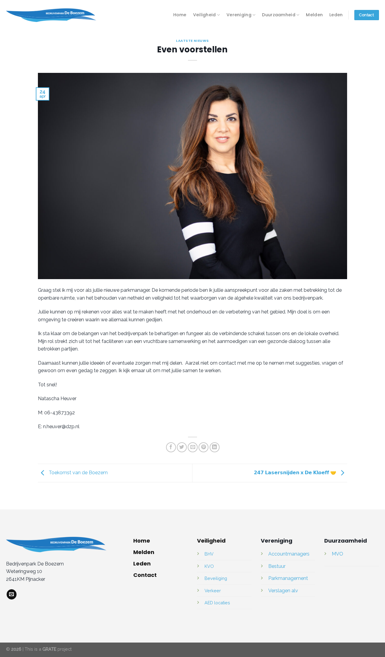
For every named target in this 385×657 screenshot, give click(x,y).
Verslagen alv (283, 590)
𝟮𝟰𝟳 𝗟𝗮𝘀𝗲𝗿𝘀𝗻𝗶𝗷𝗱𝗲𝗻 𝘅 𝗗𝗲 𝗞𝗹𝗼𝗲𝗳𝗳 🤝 (295, 472)
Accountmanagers (289, 554)
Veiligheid (204, 15)
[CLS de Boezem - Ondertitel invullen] (51, 15)
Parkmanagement (288, 578)
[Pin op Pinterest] (203, 447)
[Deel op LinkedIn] (215, 447)
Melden (314, 15)
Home (179, 15)
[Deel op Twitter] (182, 447)
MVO (337, 554)
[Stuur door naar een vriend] (193, 447)
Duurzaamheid (278, 15)
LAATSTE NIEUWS (192, 40)
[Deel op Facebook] (171, 447)
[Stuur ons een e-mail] (12, 594)
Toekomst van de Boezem (78, 472)
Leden (336, 15)
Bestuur (276, 566)
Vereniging (238, 15)
